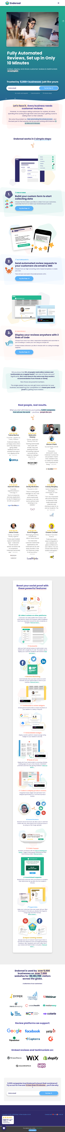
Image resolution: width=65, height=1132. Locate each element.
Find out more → (35, 622)
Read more (14, 455)
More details (39, 1128)
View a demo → (32, 914)
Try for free (48, 88)
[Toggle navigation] (58, 3)
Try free (48, 1093)
